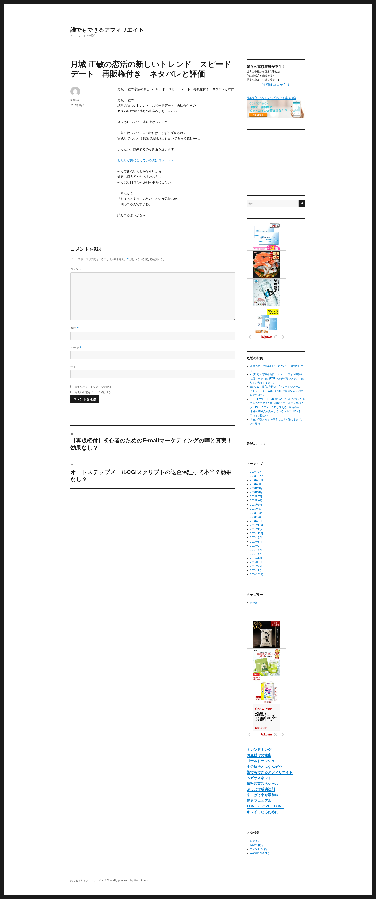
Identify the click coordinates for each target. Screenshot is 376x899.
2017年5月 (256, 554)
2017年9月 (256, 537)
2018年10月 (257, 484)
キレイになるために (262, 812)
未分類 (254, 602)
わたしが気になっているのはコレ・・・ (146, 160)
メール (75, 347)
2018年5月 (256, 504)
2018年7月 (256, 496)
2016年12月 (256, 574)
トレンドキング (259, 749)
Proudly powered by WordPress (127, 880)
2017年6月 (256, 550)
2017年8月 (256, 541)
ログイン (255, 840)
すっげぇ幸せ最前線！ (264, 795)
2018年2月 (256, 517)
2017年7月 (256, 545)
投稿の (256, 845)
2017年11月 (256, 529)
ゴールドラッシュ (261, 761)
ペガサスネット (259, 778)
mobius (74, 100)
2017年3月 (256, 562)
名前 (74, 328)
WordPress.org (259, 853)
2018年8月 (256, 492)
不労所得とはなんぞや (264, 766)
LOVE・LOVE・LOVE (265, 806)
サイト (74, 367)
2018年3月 (256, 513)
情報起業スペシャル (262, 783)
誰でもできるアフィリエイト (107, 29)
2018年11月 (256, 480)
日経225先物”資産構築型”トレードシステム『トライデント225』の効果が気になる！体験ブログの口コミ (277, 391)
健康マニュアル (259, 800)
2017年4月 (256, 558)
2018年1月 (256, 521)
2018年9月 (256, 488)
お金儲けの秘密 (259, 755)
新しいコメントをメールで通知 (93, 387)
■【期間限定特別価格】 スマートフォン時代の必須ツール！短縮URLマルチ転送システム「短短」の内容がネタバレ (277, 378)
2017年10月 (256, 533)
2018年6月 (256, 500)
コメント (75, 269)
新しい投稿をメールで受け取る (93, 392)
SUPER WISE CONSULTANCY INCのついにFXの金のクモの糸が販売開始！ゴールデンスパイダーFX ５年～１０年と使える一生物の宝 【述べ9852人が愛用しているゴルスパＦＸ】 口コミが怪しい (277, 407)
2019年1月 (256, 471)
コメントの (259, 849)
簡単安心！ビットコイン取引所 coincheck (271, 97)
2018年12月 (257, 476)
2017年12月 (256, 525)
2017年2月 (256, 566)
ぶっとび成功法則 (261, 789)
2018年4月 (256, 508)
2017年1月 (256, 570)
